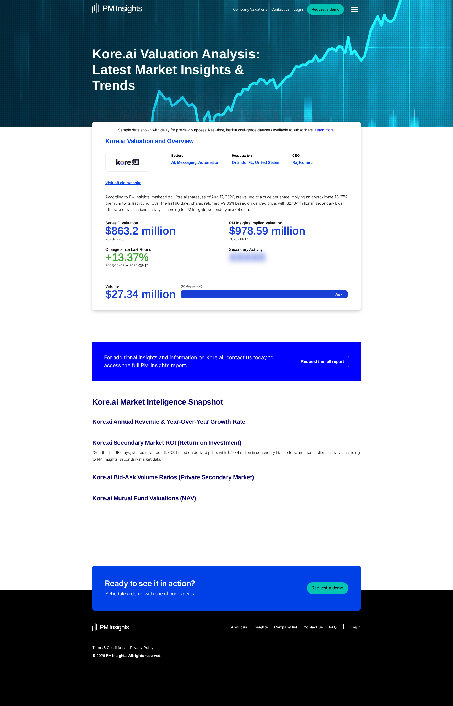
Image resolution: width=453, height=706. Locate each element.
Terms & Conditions (108, 647)
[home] (117, 9)
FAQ (333, 627)
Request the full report (322, 361)
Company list (285, 627)
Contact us (280, 9)
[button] (354, 9)
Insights (261, 627)
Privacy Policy (142, 647)
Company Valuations (250, 9)
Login (298, 9)
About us (239, 627)
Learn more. (325, 130)
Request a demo (325, 9)
